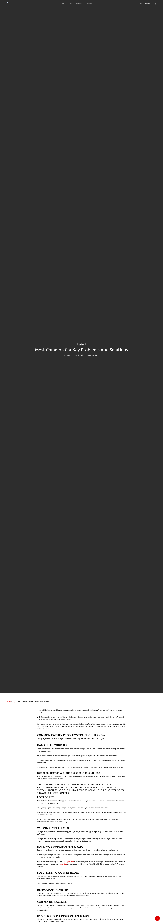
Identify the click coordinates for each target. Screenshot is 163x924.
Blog (13, 702)
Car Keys (81, 344)
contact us (63, 864)
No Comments (92, 355)
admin (69, 355)
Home (9, 702)
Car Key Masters (68, 862)
